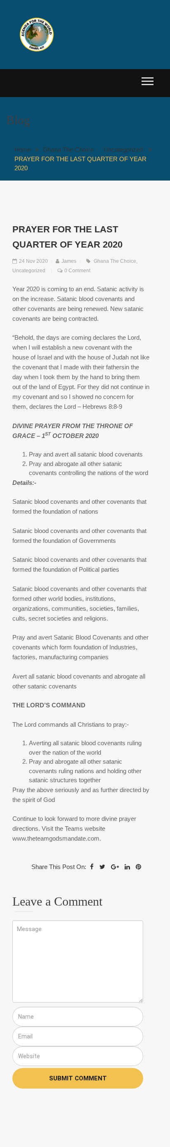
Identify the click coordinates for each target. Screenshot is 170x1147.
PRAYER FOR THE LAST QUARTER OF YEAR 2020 (80, 163)
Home (22, 149)
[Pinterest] (138, 866)
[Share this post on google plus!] (115, 866)
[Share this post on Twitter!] (102, 866)
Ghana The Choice (68, 149)
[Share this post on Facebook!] (92, 866)
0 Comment (77, 270)
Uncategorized (123, 149)
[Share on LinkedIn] (127, 866)
